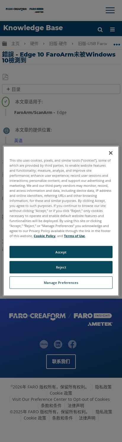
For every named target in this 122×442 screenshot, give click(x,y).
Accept (60, 252)
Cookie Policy (44, 236)
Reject (61, 267)
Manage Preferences (61, 282)
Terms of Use (74, 236)
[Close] (110, 152)
